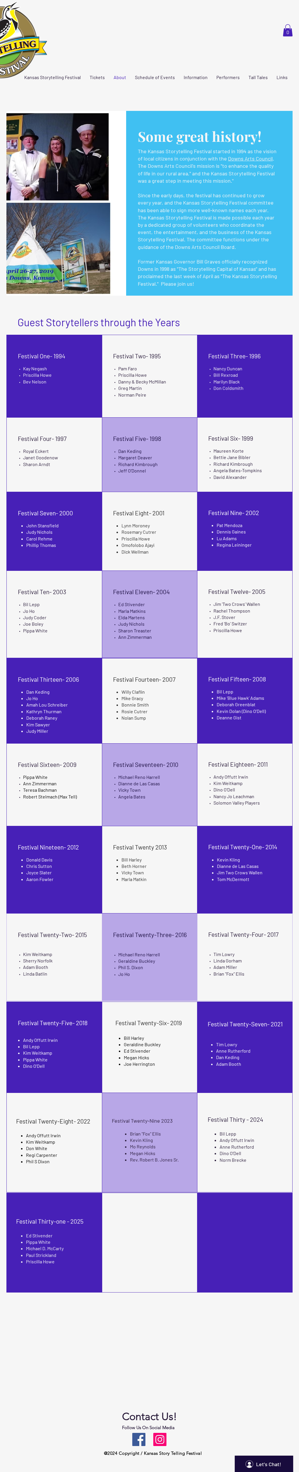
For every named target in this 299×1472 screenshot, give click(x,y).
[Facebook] (138, 1439)
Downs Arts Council (250, 158)
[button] (288, 30)
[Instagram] (159, 1439)
